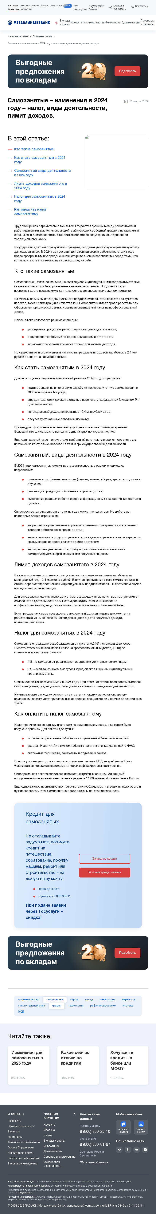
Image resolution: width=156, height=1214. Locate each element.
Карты (48, 1135)
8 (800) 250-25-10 (95, 1132)
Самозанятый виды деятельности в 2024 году (42, 173)
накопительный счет (31, 1006)
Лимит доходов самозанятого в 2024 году (40, 186)
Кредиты (50, 1125)
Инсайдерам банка (20, 1153)
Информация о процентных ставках (27, 1186)
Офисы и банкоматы (119, 7)
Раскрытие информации (23, 1158)
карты (74, 999)
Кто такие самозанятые (34, 149)
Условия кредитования (104, 872)
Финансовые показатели (24, 1142)
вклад (89, 999)
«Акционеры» (25, 1193)
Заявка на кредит (104, 858)
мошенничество (28, 999)
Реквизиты (14, 1121)
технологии (75, 1006)
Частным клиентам (51, 1116)
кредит (56, 1006)
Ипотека (49, 1130)
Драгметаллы (53, 1151)
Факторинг (57, 6)
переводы (128, 999)
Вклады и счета (54, 1141)
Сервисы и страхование (59, 1157)
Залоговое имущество (22, 1164)
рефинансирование (103, 1006)
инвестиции (107, 999)
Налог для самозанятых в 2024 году (39, 199)
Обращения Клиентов (94, 1162)
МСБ (21, 1012)
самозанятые (55, 999)
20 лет (67, 5)
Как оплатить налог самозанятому (30, 212)
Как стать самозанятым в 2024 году (39, 160)
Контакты (140, 6)
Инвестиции (52, 1146)
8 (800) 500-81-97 (95, 1145)
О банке (14, 1114)
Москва (100, 6)
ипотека (128, 1006)
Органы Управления (21, 1148)
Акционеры (15, 1137)
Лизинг (45, 6)
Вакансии (14, 1132)
